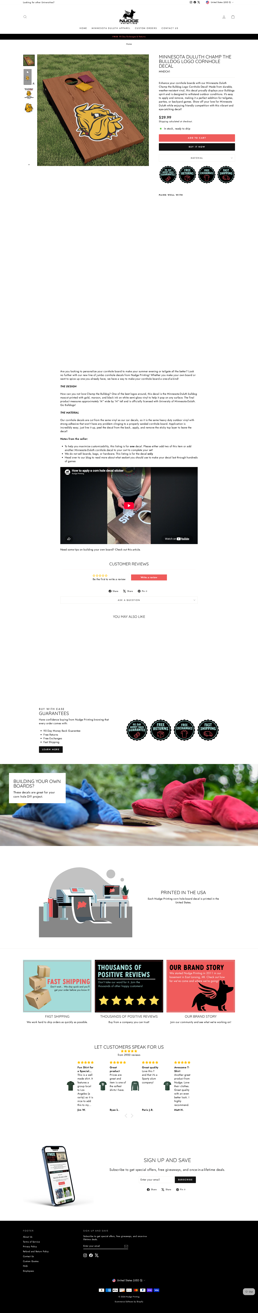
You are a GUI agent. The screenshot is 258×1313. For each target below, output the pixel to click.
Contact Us (170, 28)
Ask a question (129, 600)
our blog (86, 457)
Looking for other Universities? (38, 2)
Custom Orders (146, 28)
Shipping (163, 121)
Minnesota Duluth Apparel (111, 28)
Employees (28, 1271)
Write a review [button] (149, 577)
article (136, 550)
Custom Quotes (31, 1261)
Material (197, 157)
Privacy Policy (30, 1246)
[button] (127, 1115)
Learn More (51, 749)
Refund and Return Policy (36, 1251)
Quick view (48, 673)
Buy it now (197, 146)
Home (83, 28)
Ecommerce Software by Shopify (129, 1301)
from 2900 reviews (129, 1055)
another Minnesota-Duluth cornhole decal (89, 450)
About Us (27, 1236)
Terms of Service (31, 1241)
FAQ (25, 1266)
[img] (129, 1051)
